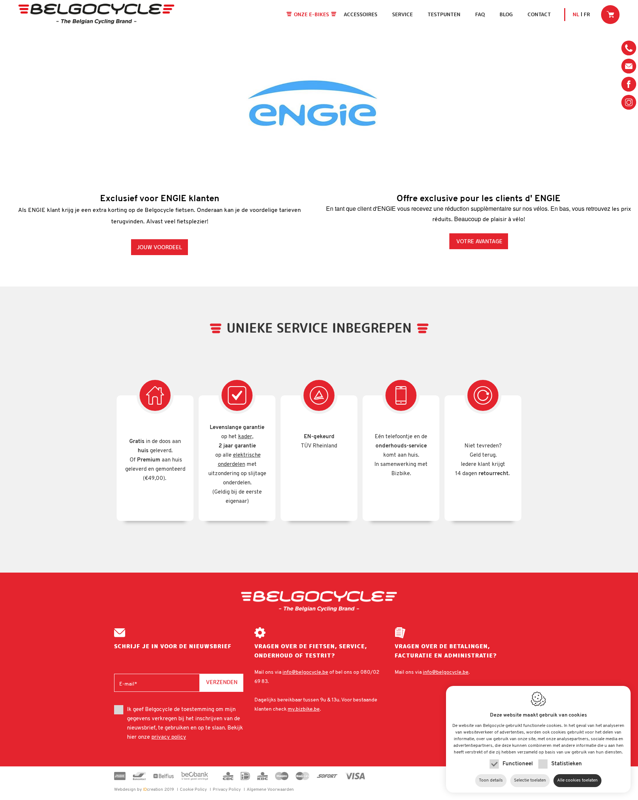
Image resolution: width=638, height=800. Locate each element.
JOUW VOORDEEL (159, 247)
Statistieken (566, 764)
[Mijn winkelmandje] (610, 14)
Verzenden (221, 682)
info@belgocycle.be (628, 66)
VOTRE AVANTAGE (478, 241)
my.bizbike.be (304, 709)
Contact (539, 14)
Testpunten (444, 14)
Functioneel (517, 764)
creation (138, 789)
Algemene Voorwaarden (270, 789)
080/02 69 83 (628, 50)
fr (587, 14)
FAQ (480, 14)
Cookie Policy (193, 789)
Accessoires (360, 14)
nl (576, 14)
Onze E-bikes (311, 14)
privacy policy (168, 737)
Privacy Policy (227, 789)
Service (402, 14)
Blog (506, 14)
